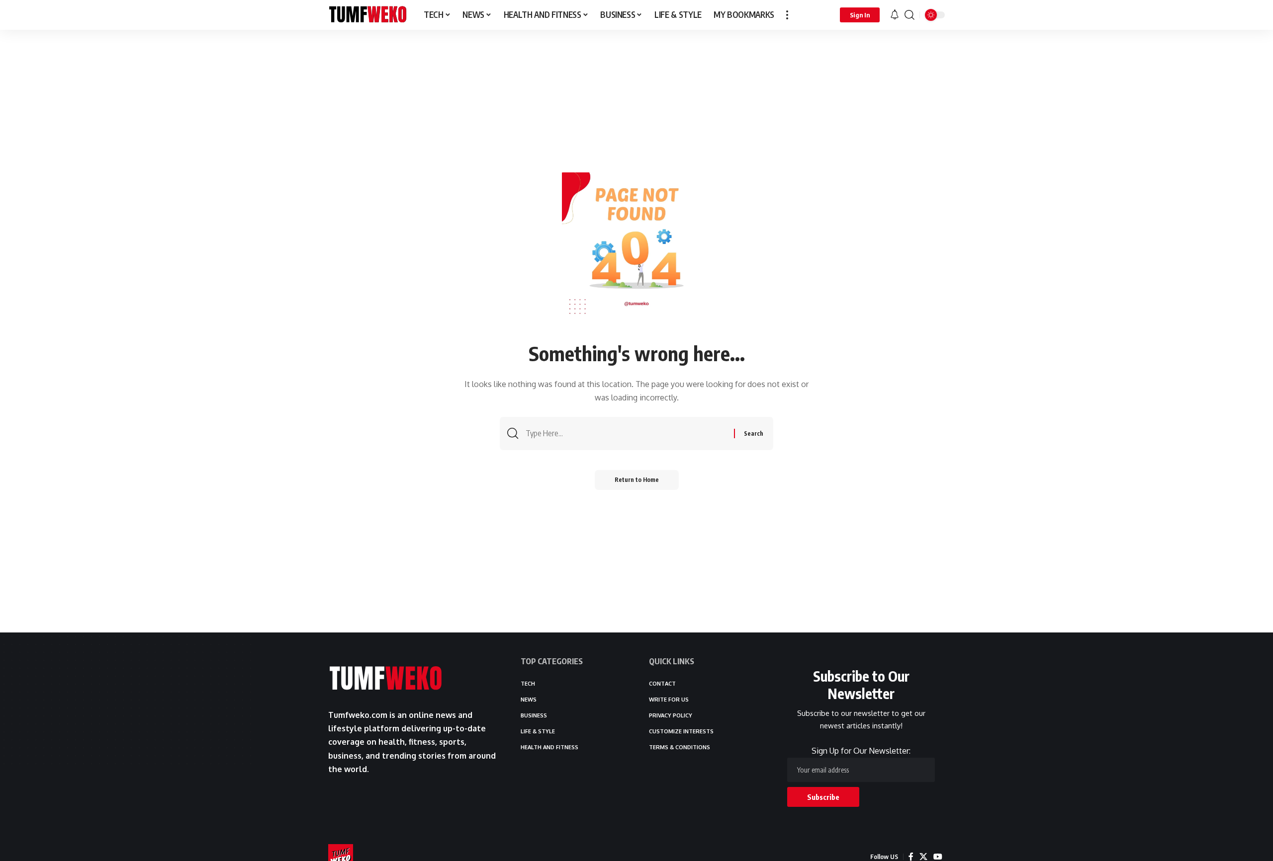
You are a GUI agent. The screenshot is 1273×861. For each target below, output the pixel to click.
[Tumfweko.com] (368, 15)
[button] (787, 15)
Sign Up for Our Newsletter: (861, 751)
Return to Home (637, 479)
